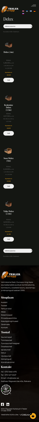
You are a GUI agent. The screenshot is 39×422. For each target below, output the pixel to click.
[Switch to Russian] (23, 13)
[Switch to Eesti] (27, 11)
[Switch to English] (23, 11)
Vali (8, 80)
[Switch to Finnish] (31, 11)
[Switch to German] (34, 11)
